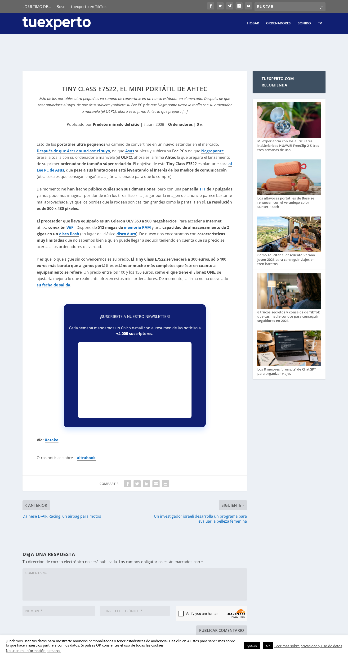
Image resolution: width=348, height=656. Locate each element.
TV (320, 23)
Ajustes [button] (252, 645)
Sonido (304, 23)
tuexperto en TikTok (89, 6)
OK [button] (268, 645)
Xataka (51, 440)
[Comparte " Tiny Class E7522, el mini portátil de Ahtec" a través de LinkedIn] (146, 484)
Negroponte (212, 151)
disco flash (69, 233)
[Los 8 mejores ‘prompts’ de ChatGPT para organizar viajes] (289, 348)
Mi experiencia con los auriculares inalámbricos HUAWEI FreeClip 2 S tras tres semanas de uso (288, 145)
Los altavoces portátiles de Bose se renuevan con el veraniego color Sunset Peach (285, 202)
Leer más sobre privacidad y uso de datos (308, 646)
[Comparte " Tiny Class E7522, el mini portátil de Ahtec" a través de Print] (165, 484)
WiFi (71, 227)
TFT (202, 189)
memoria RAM (137, 227)
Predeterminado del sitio (116, 124)
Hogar (253, 23)
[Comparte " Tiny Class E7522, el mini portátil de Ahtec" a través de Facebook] (127, 484)
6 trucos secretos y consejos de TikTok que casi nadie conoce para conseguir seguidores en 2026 (288, 316)
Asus (129, 151)
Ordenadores (278, 23)
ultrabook (86, 457)
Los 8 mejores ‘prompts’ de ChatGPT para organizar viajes (286, 371)
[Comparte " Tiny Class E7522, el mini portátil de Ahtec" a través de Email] (156, 484)
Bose (61, 6)
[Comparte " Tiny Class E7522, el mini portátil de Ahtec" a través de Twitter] (137, 484)
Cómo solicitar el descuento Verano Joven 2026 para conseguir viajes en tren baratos (286, 259)
